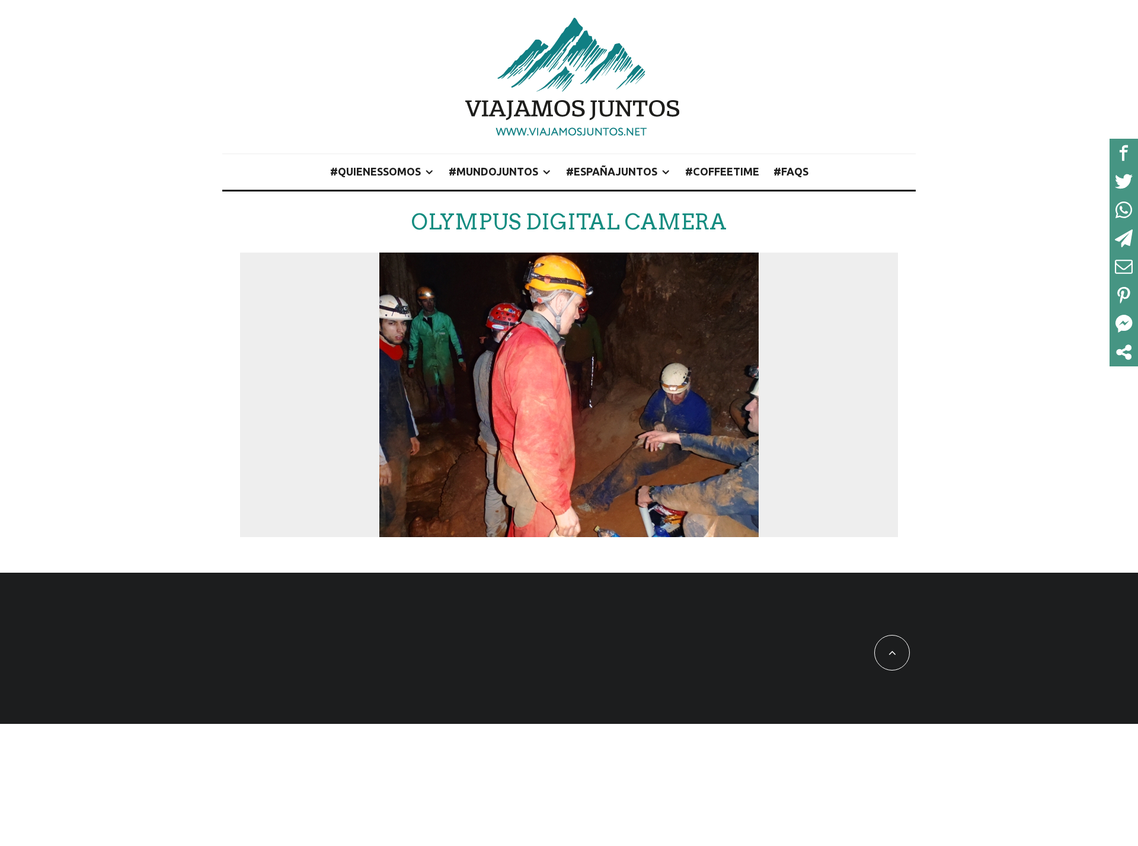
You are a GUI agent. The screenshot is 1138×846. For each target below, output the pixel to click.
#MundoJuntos (493, 171)
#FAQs (790, 171)
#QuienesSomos (375, 171)
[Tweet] (1124, 181)
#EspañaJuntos (611, 171)
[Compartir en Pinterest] (1124, 295)
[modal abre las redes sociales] (1124, 352)
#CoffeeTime (722, 171)
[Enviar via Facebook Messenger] (1124, 323)
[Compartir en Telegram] (1124, 238)
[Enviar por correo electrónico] (1124, 267)
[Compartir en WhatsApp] (1124, 210)
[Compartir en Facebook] (1124, 153)
